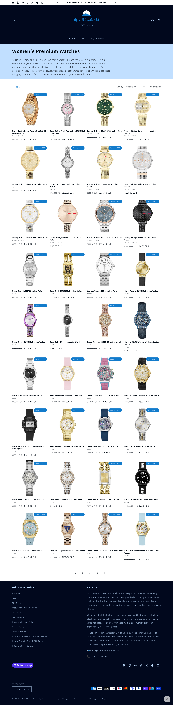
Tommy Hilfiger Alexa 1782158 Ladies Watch (65, 239)
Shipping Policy (19, 617)
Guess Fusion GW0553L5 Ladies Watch (103, 395)
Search (15, 598)
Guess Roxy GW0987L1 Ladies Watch (27, 291)
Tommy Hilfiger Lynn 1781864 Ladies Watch (102, 185)
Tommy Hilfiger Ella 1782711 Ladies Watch (105, 131)
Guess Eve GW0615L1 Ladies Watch (27, 395)
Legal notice (106, 699)
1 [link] (68, 573)
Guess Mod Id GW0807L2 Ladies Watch (66, 291)
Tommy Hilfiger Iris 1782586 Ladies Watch (30, 238)
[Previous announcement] (58, 2)
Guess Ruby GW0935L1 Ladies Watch (65, 342)
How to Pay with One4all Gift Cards (27, 641)
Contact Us (17, 612)
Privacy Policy (18, 627)
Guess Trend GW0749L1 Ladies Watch (102, 446)
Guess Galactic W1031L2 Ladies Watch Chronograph (28, 447)
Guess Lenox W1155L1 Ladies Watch (139, 446)
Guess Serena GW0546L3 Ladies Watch (28, 342)
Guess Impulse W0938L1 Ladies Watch (28, 500)
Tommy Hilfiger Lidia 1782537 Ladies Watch (140, 185)
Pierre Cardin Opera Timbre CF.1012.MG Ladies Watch (29, 132)
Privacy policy (67, 699)
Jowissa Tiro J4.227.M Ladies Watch (102, 291)
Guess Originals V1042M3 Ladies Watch (141, 500)
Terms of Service (19, 631)
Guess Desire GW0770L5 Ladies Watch (66, 500)
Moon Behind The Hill (25, 699)
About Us (16, 593)
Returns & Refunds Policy (23, 622)
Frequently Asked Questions (24, 608)
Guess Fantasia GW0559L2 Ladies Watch (67, 446)
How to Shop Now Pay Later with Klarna (29, 636)
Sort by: (120, 87)
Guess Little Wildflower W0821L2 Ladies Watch (141, 343)
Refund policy (54, 699)
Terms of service (80, 699)
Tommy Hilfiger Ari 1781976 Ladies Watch (104, 238)
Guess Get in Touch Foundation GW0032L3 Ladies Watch (67, 132)
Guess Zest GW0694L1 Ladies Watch (27, 551)
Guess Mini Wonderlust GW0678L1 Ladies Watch (141, 552)
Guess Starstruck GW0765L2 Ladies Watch (105, 551)
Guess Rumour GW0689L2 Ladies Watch (141, 291)
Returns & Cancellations (22, 646)
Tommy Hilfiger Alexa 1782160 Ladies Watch (140, 239)
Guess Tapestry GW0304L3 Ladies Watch (104, 342)
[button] (15, 20)
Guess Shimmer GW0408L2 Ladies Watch (141, 395)
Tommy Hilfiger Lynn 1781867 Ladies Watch (140, 132)
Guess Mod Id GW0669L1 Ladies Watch (103, 500)
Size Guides (17, 603)
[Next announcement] (115, 2)
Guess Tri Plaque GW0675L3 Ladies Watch (67, 551)
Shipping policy (94, 699)
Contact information (121, 699)
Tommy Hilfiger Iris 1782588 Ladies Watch (30, 184)
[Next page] (105, 573)
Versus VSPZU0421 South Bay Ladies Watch (65, 185)
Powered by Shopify (40, 699)
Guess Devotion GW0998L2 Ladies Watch (67, 395)
